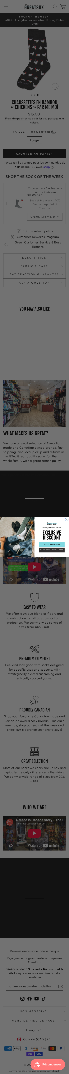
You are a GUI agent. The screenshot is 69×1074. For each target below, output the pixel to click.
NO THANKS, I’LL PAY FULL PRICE (51, 550)
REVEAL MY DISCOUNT (52, 544)
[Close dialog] (66, 519)
